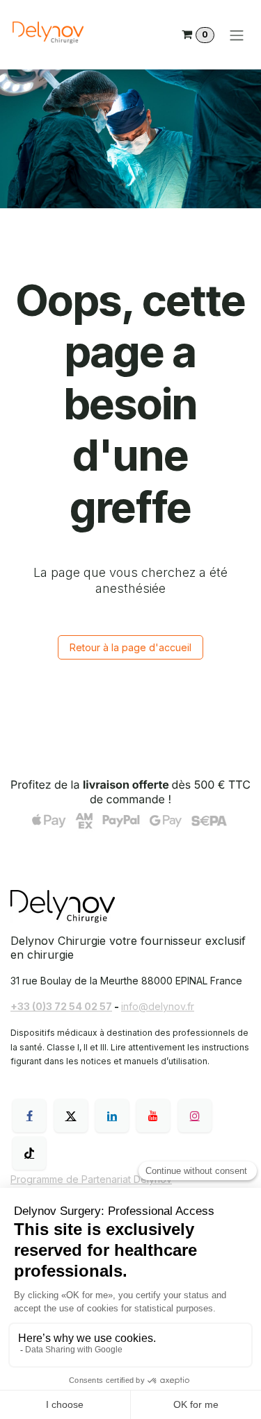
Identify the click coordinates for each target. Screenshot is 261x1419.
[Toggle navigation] (237, 34)
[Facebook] (29, 1115)
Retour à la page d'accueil (130, 647)
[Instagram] (195, 1115)
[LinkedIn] (112, 1115)
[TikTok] (29, 1153)
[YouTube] (153, 1115)
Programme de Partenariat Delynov (91, 1179)
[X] (71, 1115)
